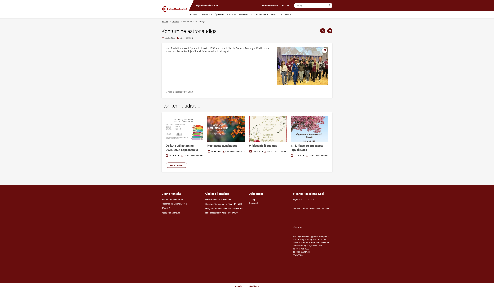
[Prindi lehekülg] (329, 30)
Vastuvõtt (206, 14)
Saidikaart (254, 286)
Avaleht (193, 14)
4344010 (166, 208)
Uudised (175, 21)
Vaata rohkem (176, 165)
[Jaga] (322, 30)
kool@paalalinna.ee (171, 213)
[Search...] (330, 5)
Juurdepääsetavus (269, 5)
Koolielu (231, 14)
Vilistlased (287, 14)
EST (284, 5)
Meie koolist (244, 14)
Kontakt (274, 14)
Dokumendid (260, 14)
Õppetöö (219, 14)
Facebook (253, 203)
